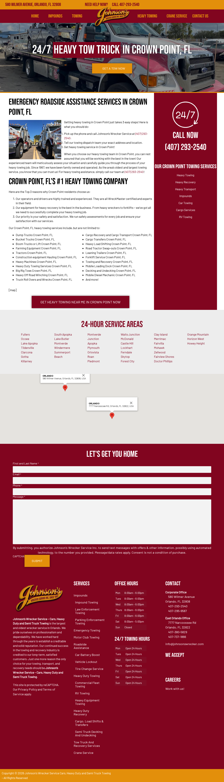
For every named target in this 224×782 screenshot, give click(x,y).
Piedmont (94, 361)
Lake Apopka (29, 343)
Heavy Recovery (185, 182)
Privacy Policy (27, 689)
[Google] (197, 5)
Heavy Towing (147, 16)
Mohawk (159, 347)
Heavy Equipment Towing (87, 702)
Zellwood (159, 352)
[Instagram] (219, 5)
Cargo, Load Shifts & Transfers (89, 723)
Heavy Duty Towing (87, 676)
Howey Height (196, 343)
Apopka (92, 343)
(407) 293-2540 (134, 171)
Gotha (25, 356)
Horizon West (195, 338)
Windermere (62, 347)
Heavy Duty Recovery (81, 712)
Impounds (185, 196)
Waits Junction (130, 334)
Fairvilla (159, 343)
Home (35, 16)
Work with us (174, 689)
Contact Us (200, 16)
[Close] (83, 375)
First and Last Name (26, 463)
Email (17, 474)
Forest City (127, 361)
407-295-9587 (177, 611)
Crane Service (177, 16)
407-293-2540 (177, 606)
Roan (91, 356)
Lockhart (126, 347)
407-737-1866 (177, 637)
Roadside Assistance (81, 646)
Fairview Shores (164, 356)
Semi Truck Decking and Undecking (89, 733)
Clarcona (26, 352)
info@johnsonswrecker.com (184, 644)
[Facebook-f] (189, 5)
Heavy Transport (185, 189)
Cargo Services (185, 210)
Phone (17, 485)
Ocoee (25, 338)
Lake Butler (61, 338)
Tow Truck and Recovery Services (87, 744)
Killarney (26, 361)
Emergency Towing (87, 630)
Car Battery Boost (87, 655)
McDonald (127, 338)
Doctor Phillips (163, 361)
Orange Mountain (198, 334)
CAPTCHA (18, 556)
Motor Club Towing (86, 637)
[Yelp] (204, 5)
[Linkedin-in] (212, 5)
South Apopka (63, 334)
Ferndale (126, 352)
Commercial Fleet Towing (87, 684)
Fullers (25, 334)
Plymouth (94, 347)
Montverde (61, 343)
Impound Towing (86, 602)
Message (19, 496)
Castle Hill (127, 343)
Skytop (125, 356)
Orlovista (93, 352)
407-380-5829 (177, 632)
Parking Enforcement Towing (90, 621)
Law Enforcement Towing (87, 611)
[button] (65, 388)
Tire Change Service (89, 669)
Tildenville (27, 347)
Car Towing (185, 203)
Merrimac (160, 338)
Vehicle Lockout (86, 662)
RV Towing (185, 217)
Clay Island (160, 334)
